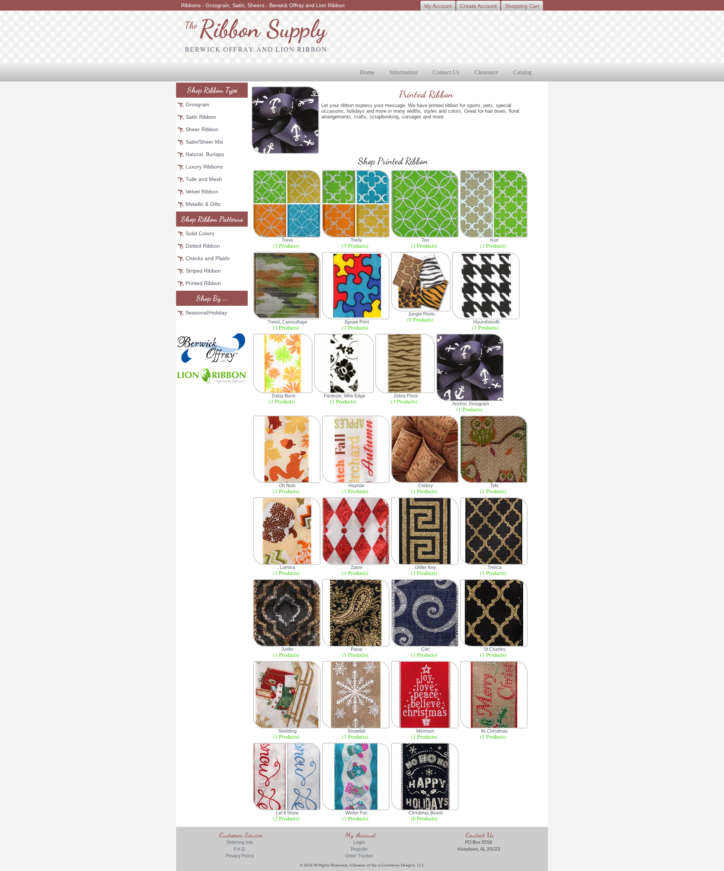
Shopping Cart (522, 6)
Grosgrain (197, 104)
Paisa (356, 649)
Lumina (287, 567)
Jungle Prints (421, 314)
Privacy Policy (239, 856)
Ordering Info (239, 842)
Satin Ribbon (201, 117)
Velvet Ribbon (202, 192)
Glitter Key (425, 567)
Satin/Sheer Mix (204, 142)
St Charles (494, 649)
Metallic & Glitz (203, 204)
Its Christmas (494, 731)
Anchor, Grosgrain (470, 403)
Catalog (522, 72)
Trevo (287, 240)
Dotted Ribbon (203, 246)
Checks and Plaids (208, 258)
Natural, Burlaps (205, 154)
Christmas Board (425, 813)
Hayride (356, 485)
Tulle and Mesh (204, 179)
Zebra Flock (406, 396)
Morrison (425, 731)
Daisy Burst (283, 396)
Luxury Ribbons (204, 167)
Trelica (495, 567)
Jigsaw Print (356, 322)
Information (403, 72)
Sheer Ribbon (202, 129)
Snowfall (356, 731)
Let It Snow (287, 813)
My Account (438, 6)
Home (367, 72)
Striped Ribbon (203, 271)
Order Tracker (359, 856)
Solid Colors (200, 233)
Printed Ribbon (203, 283)
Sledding (287, 731)
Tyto (494, 485)
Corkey (425, 485)
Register (359, 849)
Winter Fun (356, 813)
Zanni (356, 567)
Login (359, 842)
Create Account (478, 6)
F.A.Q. (240, 849)
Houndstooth (486, 322)
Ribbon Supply (256, 28)
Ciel (425, 649)
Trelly (356, 240)
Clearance (486, 72)
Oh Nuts (287, 485)
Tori (425, 240)
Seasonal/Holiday (206, 313)
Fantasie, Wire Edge (344, 396)
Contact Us (446, 72)
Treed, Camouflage (287, 322)
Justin (287, 649)
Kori (494, 240)
